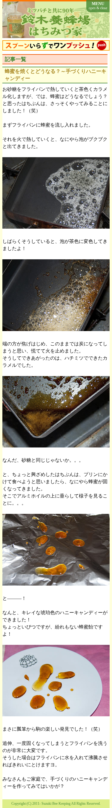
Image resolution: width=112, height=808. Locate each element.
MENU (98, 5)
